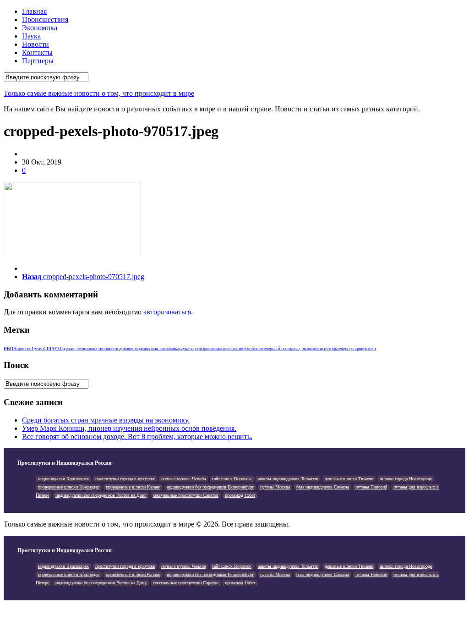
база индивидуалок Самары (322, 486)
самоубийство (249, 348)
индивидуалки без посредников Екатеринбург (210, 486)
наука (184, 348)
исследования (122, 348)
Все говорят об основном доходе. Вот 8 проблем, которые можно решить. (137, 436)
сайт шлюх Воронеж (231, 478)
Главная (34, 11)
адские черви (75, 348)
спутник (329, 348)
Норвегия (22, 348)
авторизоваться (167, 312)
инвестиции (98, 348)
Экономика (39, 28)
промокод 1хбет (240, 495)
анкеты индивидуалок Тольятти (288, 478)
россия (229, 348)
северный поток (277, 348)
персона (196, 348)
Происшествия (45, 19)
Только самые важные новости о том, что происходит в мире (99, 93)
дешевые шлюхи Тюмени (349, 478)
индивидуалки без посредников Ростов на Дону (101, 495)
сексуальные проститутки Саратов (185, 495)
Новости (35, 44)
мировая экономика (160, 348)
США (49, 348)
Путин (38, 348)
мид (138, 348)
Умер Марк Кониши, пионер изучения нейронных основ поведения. (129, 428)
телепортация (349, 348)
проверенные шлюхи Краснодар (68, 486)
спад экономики (307, 348)
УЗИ (58, 348)
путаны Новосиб (371, 486)
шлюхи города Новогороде (406, 478)
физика (369, 348)
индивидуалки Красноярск (63, 478)
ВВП (8, 348)
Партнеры (38, 61)
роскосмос (213, 348)
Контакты (37, 52)
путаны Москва (275, 486)
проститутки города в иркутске (125, 478)
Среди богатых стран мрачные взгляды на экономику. (106, 420)
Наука (31, 36)
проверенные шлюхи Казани (133, 486)
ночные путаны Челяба (183, 478)
